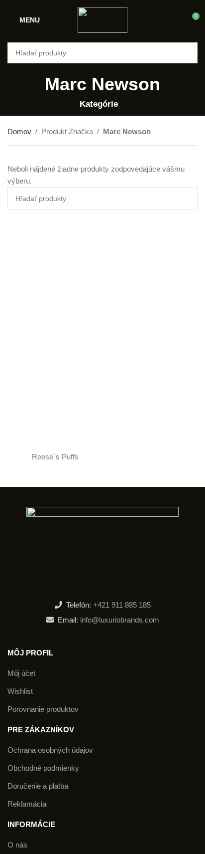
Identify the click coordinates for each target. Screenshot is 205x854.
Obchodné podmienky (43, 768)
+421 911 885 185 (122, 605)
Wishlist (20, 691)
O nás (17, 845)
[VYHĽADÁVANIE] (187, 52)
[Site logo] (102, 19)
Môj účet (21, 673)
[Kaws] (150, 457)
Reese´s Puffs (55, 456)
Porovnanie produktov (43, 709)
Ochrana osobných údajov (50, 750)
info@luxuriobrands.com (118, 620)
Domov (19, 131)
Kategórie (99, 104)
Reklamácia (26, 804)
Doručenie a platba (37, 786)
